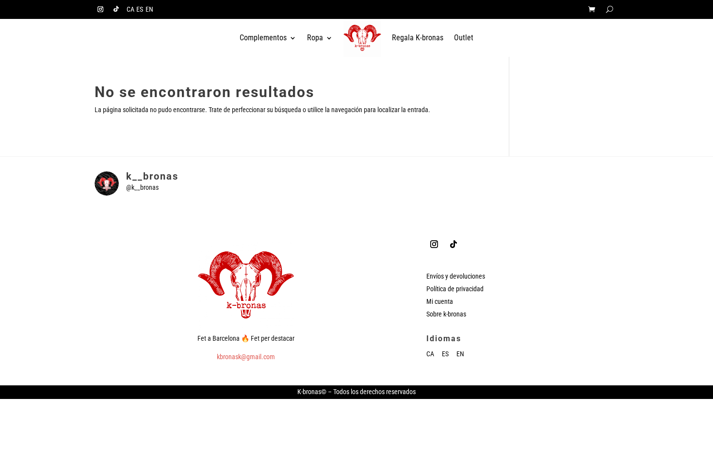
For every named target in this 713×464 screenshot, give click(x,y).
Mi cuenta (439, 301)
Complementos (263, 37)
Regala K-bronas (417, 37)
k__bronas (152, 176)
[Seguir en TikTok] (116, 9)
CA (130, 9)
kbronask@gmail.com (246, 357)
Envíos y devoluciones (455, 276)
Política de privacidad (455, 289)
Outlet (463, 37)
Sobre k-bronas (446, 314)
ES (139, 9)
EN (149, 9)
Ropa (315, 37)
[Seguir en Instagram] (100, 9)
